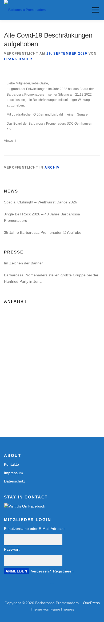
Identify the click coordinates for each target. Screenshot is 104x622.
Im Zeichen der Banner (23, 263)
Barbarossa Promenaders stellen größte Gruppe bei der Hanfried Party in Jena (51, 278)
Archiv (52, 167)
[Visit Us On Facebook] (24, 506)
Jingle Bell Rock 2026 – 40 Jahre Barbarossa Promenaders (42, 217)
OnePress (91, 603)
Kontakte (11, 464)
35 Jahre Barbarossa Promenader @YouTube (42, 232)
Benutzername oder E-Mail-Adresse (34, 528)
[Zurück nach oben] (52, 590)
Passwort (11, 549)
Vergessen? (41, 571)
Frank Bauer (18, 59)
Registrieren (63, 571)
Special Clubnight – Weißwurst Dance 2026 (40, 202)
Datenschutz (14, 481)
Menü (95, 10)
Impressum (13, 473)
